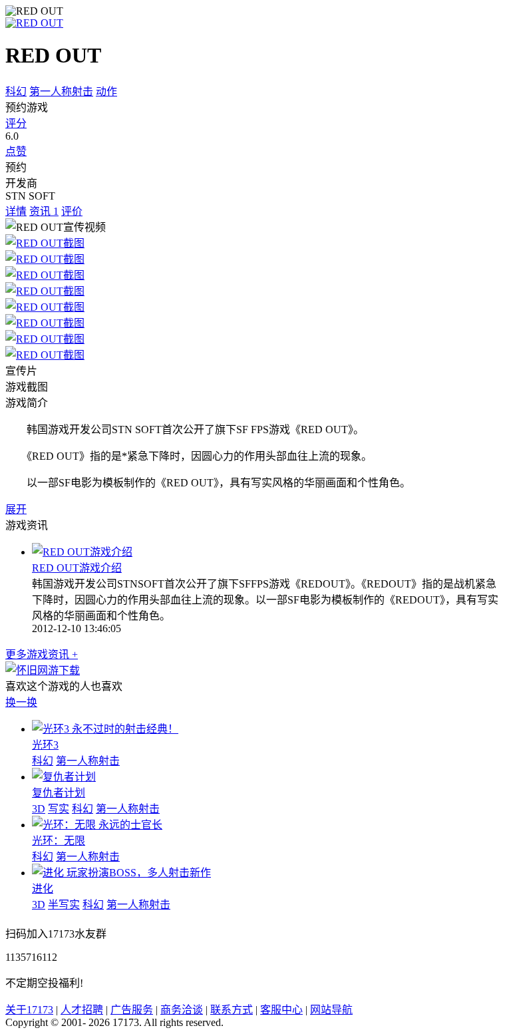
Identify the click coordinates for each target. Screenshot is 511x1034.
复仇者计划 (58, 792)
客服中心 (281, 1009)
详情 (16, 211)
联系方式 (231, 1009)
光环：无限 (58, 840)
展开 (16, 509)
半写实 (64, 904)
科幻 (16, 91)
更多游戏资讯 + (41, 654)
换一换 (21, 702)
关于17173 (29, 1009)
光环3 (45, 745)
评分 (16, 123)
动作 (106, 91)
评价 (72, 211)
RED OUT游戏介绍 (77, 568)
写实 (58, 808)
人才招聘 (82, 1009)
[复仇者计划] (64, 776)
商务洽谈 (181, 1009)
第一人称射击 (61, 91)
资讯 (44, 211)
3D (38, 808)
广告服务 (131, 1009)
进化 (42, 888)
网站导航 (331, 1009)
